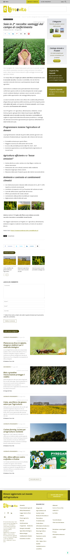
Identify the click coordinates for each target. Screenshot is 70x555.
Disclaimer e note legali (59, 529)
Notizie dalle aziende (8, 19)
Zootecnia (30, 526)
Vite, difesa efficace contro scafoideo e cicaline (14, 458)
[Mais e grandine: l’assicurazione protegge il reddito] (48, 379)
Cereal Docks (11, 236)
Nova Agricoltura (41, 531)
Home (4, 17)
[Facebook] (4, 513)
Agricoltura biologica (26, 531)
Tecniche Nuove (57, 520)
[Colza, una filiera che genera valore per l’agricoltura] (9, 260)
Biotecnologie (23, 533)
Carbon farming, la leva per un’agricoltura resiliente (14, 430)
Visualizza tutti (57, 35)
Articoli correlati (9, 253)
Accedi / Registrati (46, 1)
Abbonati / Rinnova (32, 1)
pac (57, 75)
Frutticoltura (39, 523)
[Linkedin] (11, 513)
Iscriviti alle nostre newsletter (57, 495)
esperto (57, 92)
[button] (64, 2)
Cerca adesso (57, 61)
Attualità (22, 505)
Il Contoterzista (40, 521)
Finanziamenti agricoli (26, 508)
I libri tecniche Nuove (58, 522)
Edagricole (39, 508)
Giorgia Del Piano (8, 390)
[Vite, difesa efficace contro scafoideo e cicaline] (48, 464)
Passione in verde (41, 536)
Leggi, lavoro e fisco (25, 513)
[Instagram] (8, 513)
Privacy (55, 532)
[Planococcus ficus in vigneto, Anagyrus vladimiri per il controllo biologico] (48, 350)
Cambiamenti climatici (26, 536)
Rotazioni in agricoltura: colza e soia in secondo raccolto (23, 269)
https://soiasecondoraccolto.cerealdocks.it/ (24, 230)
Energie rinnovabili (25, 528)
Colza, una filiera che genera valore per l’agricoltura (8, 269)
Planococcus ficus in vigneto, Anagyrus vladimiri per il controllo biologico (15, 345)
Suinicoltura (39, 538)
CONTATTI (55, 510)
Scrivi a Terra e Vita (58, 508)
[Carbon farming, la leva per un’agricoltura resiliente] (48, 436)
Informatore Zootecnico (42, 526)
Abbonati (55, 505)
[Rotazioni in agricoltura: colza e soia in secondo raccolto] (24, 260)
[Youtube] (4, 517)
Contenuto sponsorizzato (14, 17)
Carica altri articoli (34, 479)
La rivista (55, 513)
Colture (22, 515)
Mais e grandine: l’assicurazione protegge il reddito (14, 374)
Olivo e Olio (39, 533)
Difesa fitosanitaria (25, 510)
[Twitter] (14, 512)
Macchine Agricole (41, 528)
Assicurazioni (7, 367)
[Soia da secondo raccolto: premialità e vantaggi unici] (38, 260)
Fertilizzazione (24, 523)
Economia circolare (25, 538)
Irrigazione (23, 526)
